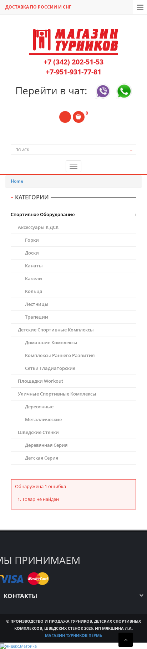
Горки (32, 240)
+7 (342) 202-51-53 (73, 62)
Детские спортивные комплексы (56, 329)
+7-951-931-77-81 (73, 72)
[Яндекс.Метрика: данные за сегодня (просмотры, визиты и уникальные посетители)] (18, 646)
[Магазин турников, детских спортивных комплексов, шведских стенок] (73, 42)
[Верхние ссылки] (140, 7)
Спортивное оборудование (43, 214)
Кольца (33, 291)
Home (17, 181)
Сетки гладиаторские (50, 368)
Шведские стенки (38, 432)
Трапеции (36, 317)
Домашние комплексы (51, 342)
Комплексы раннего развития (60, 355)
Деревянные (39, 406)
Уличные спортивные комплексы (57, 394)
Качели (33, 278)
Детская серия (41, 458)
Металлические (43, 419)
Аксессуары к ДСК (38, 227)
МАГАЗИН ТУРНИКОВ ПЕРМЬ (73, 635)
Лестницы (37, 304)
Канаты (34, 265)
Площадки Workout (40, 381)
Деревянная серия (46, 445)
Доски (32, 253)
